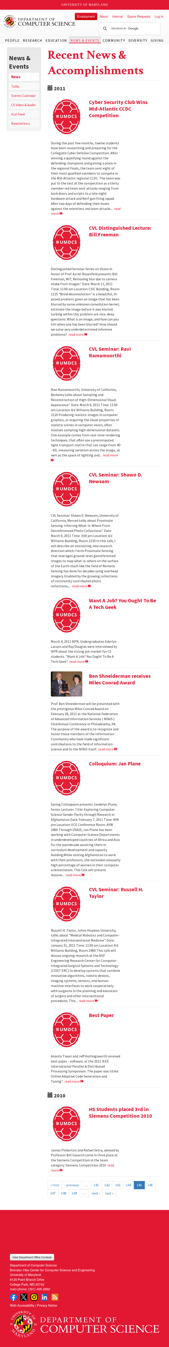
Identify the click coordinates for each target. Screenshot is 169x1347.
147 (52, 1193)
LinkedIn (44, 1297)
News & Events (84, 40)
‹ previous (72, 1185)
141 (96, 1185)
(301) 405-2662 (39, 1289)
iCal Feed (18, 114)
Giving (157, 40)
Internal (117, 16)
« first (54, 1185)
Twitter (23, 1297)
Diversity (138, 40)
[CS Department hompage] (84, 1323)
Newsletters (20, 123)
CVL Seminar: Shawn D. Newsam (115, 478)
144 (128, 1185)
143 (117, 1185)
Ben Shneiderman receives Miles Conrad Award (120, 679)
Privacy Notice (47, 1305)
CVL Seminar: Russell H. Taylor (116, 892)
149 (74, 1193)
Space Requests (138, 16)
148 (63, 1193)
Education (56, 40)
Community (114, 40)
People (12, 40)
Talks (15, 86)
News (15, 76)
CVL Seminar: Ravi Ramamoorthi (110, 352)
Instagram (34, 1297)
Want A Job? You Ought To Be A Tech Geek (122, 603)
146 (150, 1185)
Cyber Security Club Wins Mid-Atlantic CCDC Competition (118, 109)
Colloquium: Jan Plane (115, 763)
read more (76, 334)
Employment (86, 16)
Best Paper (101, 1015)
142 (107, 1185)
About (103, 16)
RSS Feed (54, 1297)
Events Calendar (23, 95)
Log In (159, 16)
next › (96, 1193)
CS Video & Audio (23, 105)
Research (32, 40)
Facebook (13, 1297)
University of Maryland (84, 4)
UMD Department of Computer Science (39, 21)
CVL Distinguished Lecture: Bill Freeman (120, 231)
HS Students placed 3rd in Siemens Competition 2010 (120, 1112)
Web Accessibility (22, 1305)
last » (109, 1193)
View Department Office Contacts (32, 1257)
